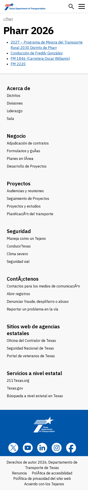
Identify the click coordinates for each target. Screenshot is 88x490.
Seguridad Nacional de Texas (30, 348)
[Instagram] (57, 448)
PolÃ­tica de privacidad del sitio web (42, 478)
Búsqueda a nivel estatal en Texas (35, 396)
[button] (71, 7)
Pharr (9, 19)
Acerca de (18, 88)
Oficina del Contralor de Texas (31, 340)
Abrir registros (18, 294)
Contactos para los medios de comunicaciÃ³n (43, 286)
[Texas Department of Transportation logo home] (25, 6)
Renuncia (19, 473)
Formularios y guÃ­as (23, 151)
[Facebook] (71, 448)
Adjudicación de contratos (28, 143)
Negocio (16, 136)
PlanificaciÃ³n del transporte (30, 214)
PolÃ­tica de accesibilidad (52, 473)
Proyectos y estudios (24, 206)
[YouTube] (28, 448)
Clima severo (17, 254)
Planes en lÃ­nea (20, 158)
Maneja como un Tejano (26, 238)
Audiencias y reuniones (25, 191)
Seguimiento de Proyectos (28, 198)
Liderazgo (15, 111)
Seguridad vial (18, 261)
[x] (13, 448)
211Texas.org (18, 380)
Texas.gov (15, 388)
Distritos (13, 95)
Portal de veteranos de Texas (31, 356)
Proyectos (18, 183)
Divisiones (15, 103)
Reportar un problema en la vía (32, 309)
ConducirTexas (19, 246)
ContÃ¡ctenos (23, 278)
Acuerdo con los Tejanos (44, 484)
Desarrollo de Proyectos (26, 166)
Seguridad (19, 231)
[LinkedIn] (42, 448)
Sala (10, 118)
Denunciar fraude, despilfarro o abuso (38, 301)
